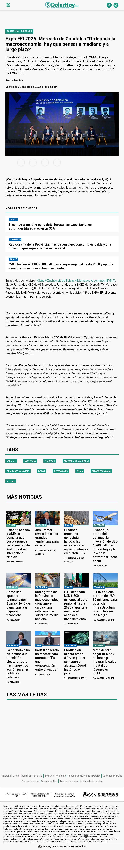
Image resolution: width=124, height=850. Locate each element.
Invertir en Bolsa (10, 775)
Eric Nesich (42, 674)
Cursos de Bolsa (30, 781)
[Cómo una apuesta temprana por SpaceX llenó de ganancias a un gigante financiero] (18, 580)
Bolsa (41, 471)
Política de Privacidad (91, 781)
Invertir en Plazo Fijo (31, 775)
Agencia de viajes (69, 781)
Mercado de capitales (76, 461)
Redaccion (100, 566)
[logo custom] (62, 5)
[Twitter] (109, 5)
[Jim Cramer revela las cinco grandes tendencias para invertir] (47, 518)
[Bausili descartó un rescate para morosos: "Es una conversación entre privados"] (47, 638)
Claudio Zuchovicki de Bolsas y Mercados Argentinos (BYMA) (76, 280)
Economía (30, 461)
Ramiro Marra (14, 562)
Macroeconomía (101, 471)
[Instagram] (116, 5)
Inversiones (61, 471)
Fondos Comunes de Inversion (84, 775)
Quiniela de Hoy (49, 781)
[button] (8, 5)
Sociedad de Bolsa (112, 775)
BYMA (80, 471)
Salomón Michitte (103, 620)
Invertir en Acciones (55, 775)
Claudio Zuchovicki (18, 471)
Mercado (50, 461)
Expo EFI (11, 461)
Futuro (11, 481)
